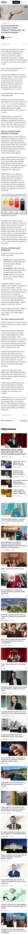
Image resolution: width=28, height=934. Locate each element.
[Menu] (25, 2)
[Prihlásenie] (22, 2)
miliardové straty (6, 104)
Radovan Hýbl (4, 456)
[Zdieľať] (24, 44)
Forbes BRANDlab (17, 486)
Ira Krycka (3, 813)
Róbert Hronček (4, 836)
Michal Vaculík (4, 885)
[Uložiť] (26, 44)
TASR (14, 467)
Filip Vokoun (4, 645)
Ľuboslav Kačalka (5, 739)
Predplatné (16, 2)
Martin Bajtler (4, 693)
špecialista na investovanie (19, 397)
